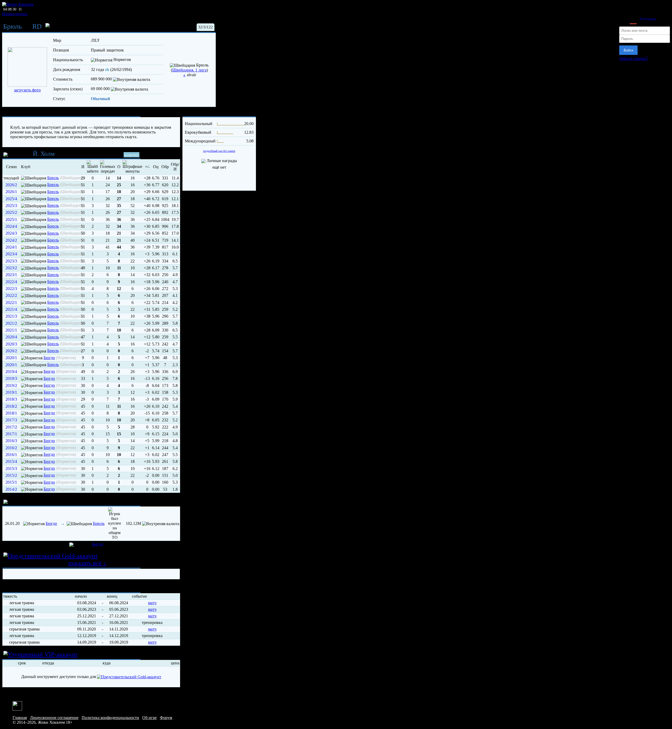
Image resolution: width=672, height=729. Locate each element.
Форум (166, 717)
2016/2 (11, 448)
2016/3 (11, 440)
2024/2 (11, 240)
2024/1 (11, 247)
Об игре (149, 717)
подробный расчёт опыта (219, 150)
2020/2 (11, 351)
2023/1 (11, 274)
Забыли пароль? (633, 58)
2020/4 (11, 337)
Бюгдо (49, 357)
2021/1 (11, 330)
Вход (633, 19)
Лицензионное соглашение (54, 717)
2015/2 (11, 475)
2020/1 (11, 357)
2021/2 (11, 323)
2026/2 (11, 185)
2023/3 (11, 261)
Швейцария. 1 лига (189, 70)
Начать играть (14, 14)
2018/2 (11, 406)
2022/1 (11, 302)
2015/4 (11, 461)
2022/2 (11, 295)
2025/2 (11, 212)
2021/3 (11, 316)
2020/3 (11, 344)
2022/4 (11, 282)
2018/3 (11, 399)
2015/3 (11, 468)
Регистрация (648, 19)
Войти (628, 50)
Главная (20, 717)
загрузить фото (27, 90)
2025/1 (11, 219)
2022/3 (11, 288)
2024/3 (11, 233)
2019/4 (11, 371)
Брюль (12, 26)
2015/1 (11, 482)
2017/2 (11, 427)
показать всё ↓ (87, 563)
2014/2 (11, 489)
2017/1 (11, 434)
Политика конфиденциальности (110, 717)
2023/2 (11, 268)
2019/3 (11, 378)
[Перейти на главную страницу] (17, 4)
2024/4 (11, 226)
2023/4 (11, 254)
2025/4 (11, 199)
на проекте (131, 154)
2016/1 (11, 454)
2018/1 (11, 413)
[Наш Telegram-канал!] (17, 705)
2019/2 (11, 385)
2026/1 (11, 191)
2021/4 (11, 309)
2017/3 (11, 420)
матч (152, 603)
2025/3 (11, 205)
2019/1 (11, 392)
